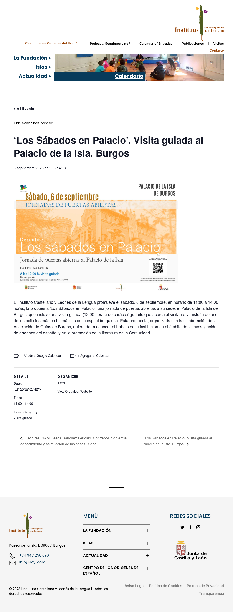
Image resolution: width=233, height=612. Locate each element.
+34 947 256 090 (34, 555)
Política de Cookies (165, 585)
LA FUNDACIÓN (97, 530)
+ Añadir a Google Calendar (41, 355)
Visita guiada (23, 418)
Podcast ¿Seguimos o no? (110, 43)
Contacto (217, 50)
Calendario (129, 76)
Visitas (218, 43)
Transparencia (211, 593)
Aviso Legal (134, 585)
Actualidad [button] (33, 76)
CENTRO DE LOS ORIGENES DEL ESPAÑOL (111, 570)
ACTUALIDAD (95, 555)
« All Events (24, 108)
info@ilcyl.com (32, 562)
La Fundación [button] (30, 58)
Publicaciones (193, 43)
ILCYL (61, 383)
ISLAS (88, 543)
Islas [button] (41, 67)
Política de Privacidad (205, 585)
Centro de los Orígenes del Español (53, 43)
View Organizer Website (74, 391)
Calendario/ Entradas (155, 43)
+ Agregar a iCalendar (93, 355)
